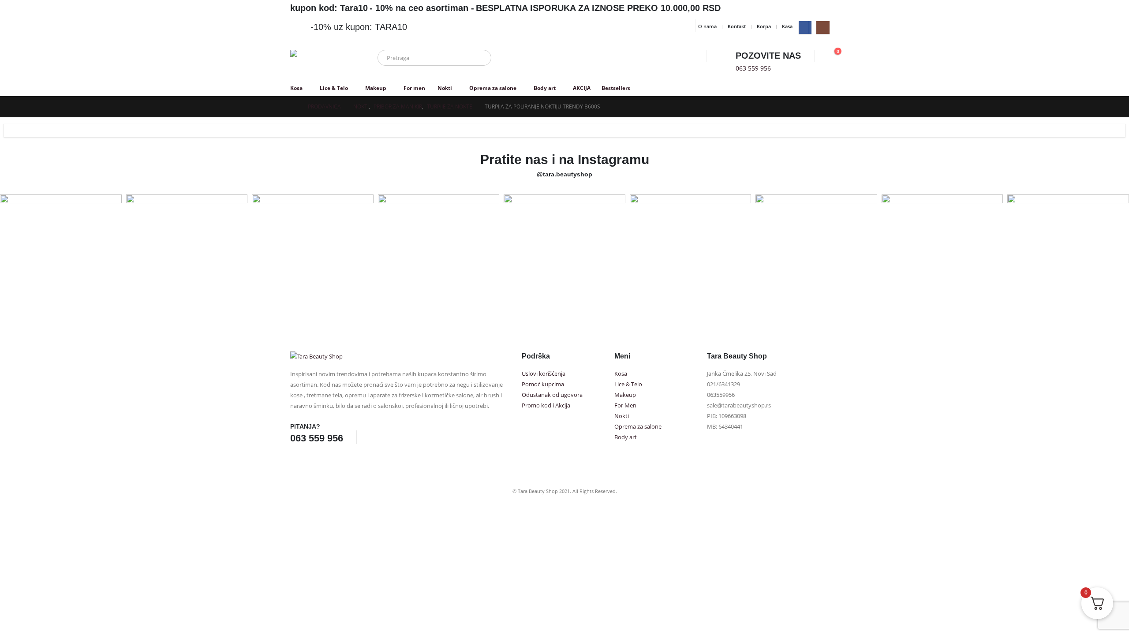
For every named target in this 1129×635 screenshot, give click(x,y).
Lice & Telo (334, 88)
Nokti (444, 88)
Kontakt (737, 26)
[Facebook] (805, 27)
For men (414, 88)
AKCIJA (582, 88)
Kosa (296, 88)
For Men (625, 405)
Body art (545, 88)
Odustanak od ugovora (552, 395)
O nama (707, 26)
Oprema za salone (492, 88)
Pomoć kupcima (543, 384)
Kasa (787, 26)
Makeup (375, 88)
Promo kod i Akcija (546, 405)
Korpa (764, 26)
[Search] (478, 57)
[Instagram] (822, 27)
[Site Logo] (323, 63)
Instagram (389, 437)
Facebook (373, 437)
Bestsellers (616, 88)
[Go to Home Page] (292, 106)
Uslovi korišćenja (543, 373)
